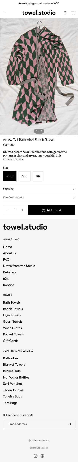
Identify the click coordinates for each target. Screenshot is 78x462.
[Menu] (4, 12)
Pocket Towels (13, 334)
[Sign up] (70, 424)
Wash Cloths (12, 328)
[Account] (65, 12)
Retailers (9, 272)
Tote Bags (10, 403)
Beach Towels (13, 309)
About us (9, 253)
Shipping (8, 188)
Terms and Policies (39, 447)
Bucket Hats (12, 371)
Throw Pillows (13, 390)
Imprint (8, 285)
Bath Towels (12, 302)
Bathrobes (10, 358)
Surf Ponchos (13, 384)
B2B (6, 279)
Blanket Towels (14, 364)
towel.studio (43, 440)
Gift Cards (10, 341)
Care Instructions (13, 197)
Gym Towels (12, 315)
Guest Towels (13, 321)
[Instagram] (35, 456)
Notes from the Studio (19, 266)
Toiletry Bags (12, 396)
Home (7, 247)
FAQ (6, 259)
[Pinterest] (42, 456)
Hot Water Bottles (16, 377)
